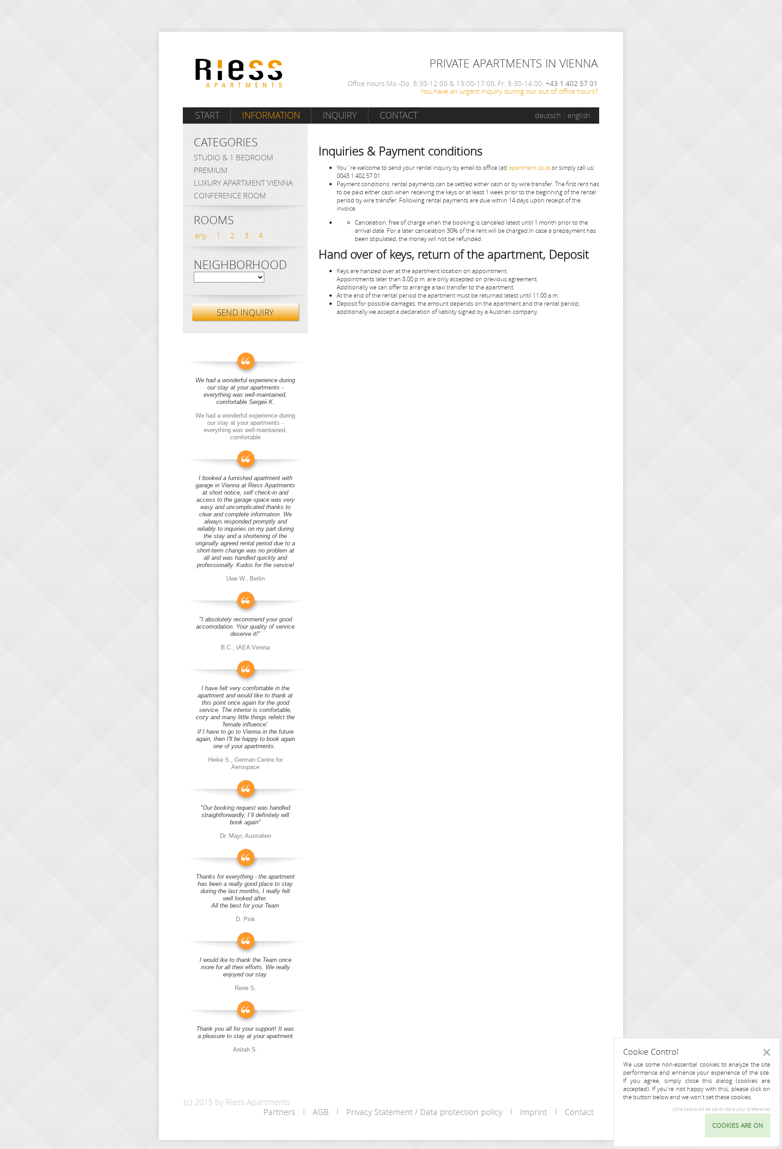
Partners (279, 1111)
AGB (321, 1111)
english (578, 115)
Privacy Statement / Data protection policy (424, 1111)
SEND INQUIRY (245, 312)
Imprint (533, 1111)
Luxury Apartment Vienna (243, 183)
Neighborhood (240, 265)
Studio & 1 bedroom (233, 157)
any (201, 235)
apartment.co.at (529, 167)
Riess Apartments (239, 73)
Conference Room (230, 195)
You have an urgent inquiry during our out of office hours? (509, 91)
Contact (399, 115)
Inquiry (340, 115)
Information (271, 115)
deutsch (548, 115)
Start (207, 115)
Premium (211, 170)
